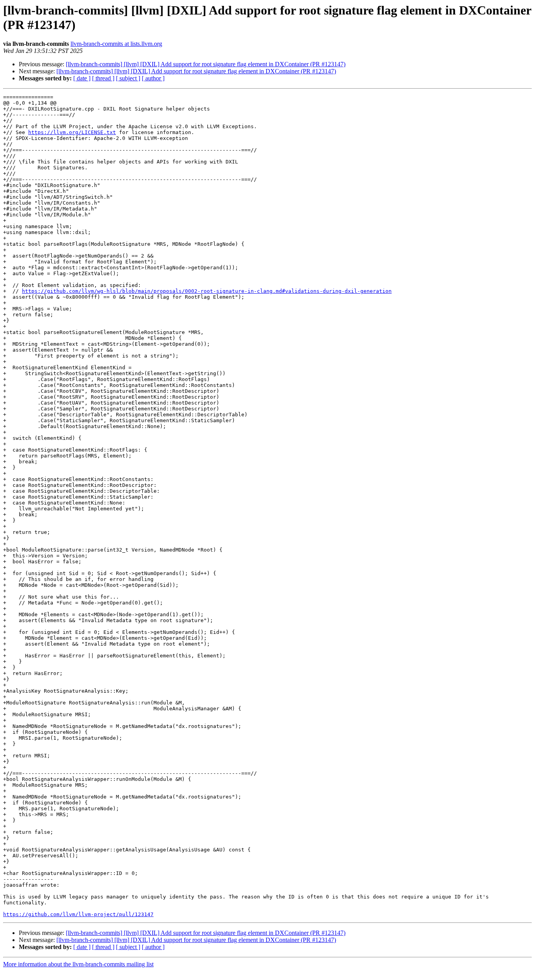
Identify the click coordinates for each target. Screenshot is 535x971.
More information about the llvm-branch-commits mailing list (78, 964)
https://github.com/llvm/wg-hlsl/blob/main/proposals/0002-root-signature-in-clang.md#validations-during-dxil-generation (207, 291)
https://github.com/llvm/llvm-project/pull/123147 (78, 914)
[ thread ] (103, 78)
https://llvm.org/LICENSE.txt (72, 132)
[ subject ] (128, 78)
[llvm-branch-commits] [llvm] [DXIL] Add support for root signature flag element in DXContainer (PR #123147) (205, 64)
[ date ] (81, 78)
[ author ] (153, 78)
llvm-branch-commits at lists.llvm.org (116, 43)
